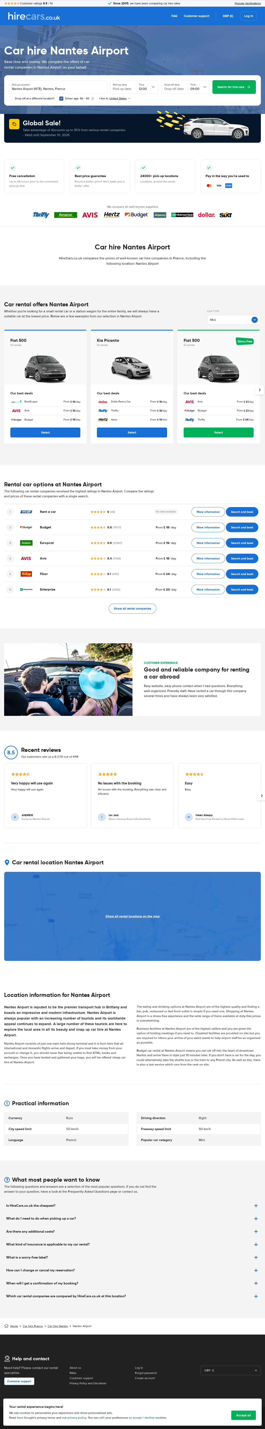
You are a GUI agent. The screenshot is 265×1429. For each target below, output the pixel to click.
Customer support (196, 16)
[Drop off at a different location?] (11, 99)
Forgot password (146, 1373)
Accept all (243, 1415)
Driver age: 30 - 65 (77, 98)
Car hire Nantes (58, 1326)
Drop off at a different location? (34, 98)
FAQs (73, 1373)
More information (208, 512)
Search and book (242, 512)
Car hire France (33, 1326)
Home (14, 1326)
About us (75, 1368)
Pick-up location (21, 85)
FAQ (174, 16)
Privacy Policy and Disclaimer (88, 1383)
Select (45, 432)
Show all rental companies (132, 608)
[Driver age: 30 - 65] (61, 99)
